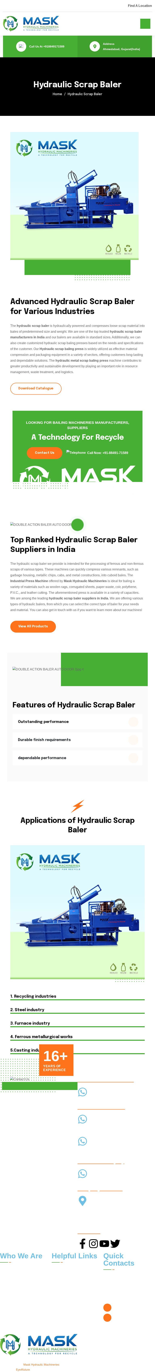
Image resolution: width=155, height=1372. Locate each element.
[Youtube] (104, 1244)
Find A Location (140, 5)
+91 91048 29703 (89, 1150)
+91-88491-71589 (115, 453)
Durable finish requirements (44, 740)
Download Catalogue (35, 388)
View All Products (33, 626)
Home (57, 94)
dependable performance (42, 758)
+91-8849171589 (88, 1101)
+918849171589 (53, 46)
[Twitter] (115, 1244)
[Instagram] (93, 1244)
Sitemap (61, 1295)
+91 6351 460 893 (91, 1183)
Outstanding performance (43, 722)
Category (87, 1286)
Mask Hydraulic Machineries (41, 1364)
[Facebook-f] (83, 1244)
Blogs (85, 1277)
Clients (86, 1268)
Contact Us (44, 453)
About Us (61, 1277)
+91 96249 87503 (89, 1128)
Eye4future (23, 1369)
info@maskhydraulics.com (132, 1317)
